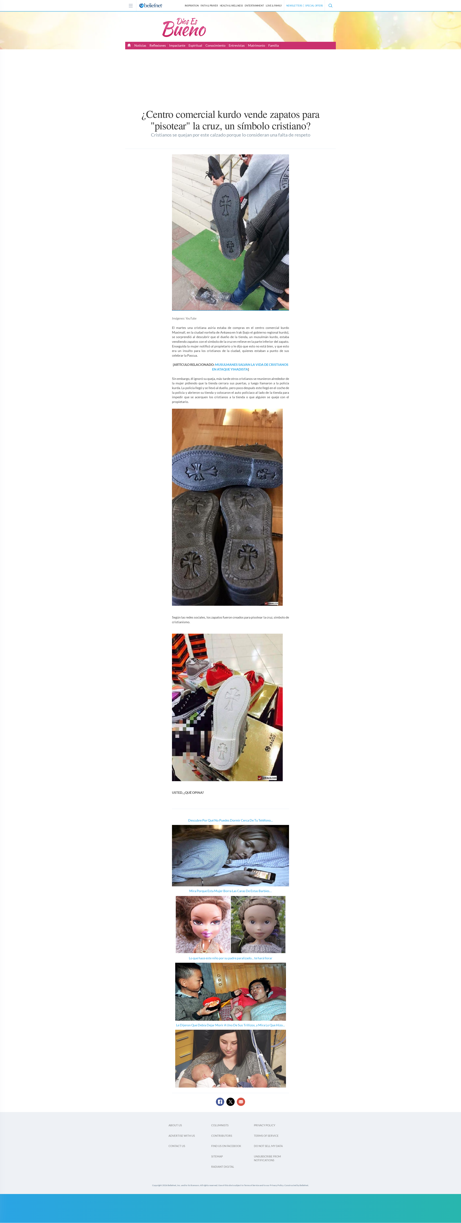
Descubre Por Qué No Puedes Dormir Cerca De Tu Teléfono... (230, 820)
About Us (175, 1125)
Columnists (220, 1125)
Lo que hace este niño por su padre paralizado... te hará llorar (230, 958)
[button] (330, 5)
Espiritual (195, 45)
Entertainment (254, 5)
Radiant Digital (222, 1166)
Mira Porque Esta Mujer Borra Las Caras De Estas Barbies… (230, 891)
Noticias (140, 45)
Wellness (231, 5)
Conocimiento (215, 45)
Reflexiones (157, 45)
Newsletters (294, 5)
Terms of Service (266, 1135)
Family (274, 5)
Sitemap (217, 1156)
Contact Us (177, 1146)
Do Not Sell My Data (268, 1146)
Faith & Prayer (209, 5)
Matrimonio (256, 45)
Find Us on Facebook (226, 1146)
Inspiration (192, 5)
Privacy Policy (264, 1125)
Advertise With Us (182, 1135)
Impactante (177, 45)
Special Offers (314, 5)
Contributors (221, 1135)
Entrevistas (237, 45)
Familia (273, 45)
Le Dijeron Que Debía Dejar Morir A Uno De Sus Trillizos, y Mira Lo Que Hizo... (230, 1025)
